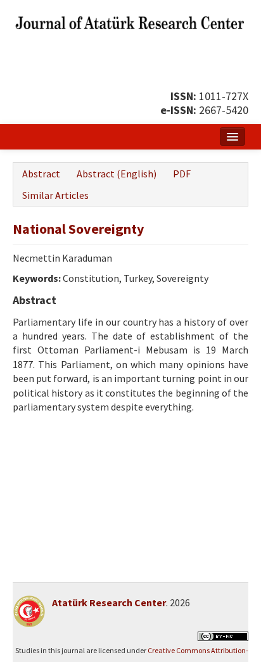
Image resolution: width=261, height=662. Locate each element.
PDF (182, 173)
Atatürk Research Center (109, 602)
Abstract (41, 173)
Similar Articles (55, 195)
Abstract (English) (116, 173)
